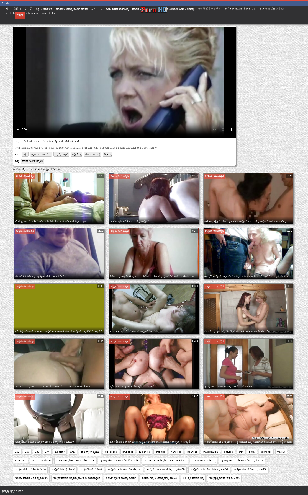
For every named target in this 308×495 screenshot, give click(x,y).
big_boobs (111, 451)
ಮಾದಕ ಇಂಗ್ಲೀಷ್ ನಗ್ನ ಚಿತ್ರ (32, 161)
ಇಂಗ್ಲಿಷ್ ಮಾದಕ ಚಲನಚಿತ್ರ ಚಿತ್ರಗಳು (124, 469)
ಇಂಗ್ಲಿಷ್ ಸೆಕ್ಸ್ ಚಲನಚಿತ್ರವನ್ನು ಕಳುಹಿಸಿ (159, 477)
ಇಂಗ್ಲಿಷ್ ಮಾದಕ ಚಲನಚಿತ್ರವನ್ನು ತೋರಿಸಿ (166, 469)
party (252, 451)
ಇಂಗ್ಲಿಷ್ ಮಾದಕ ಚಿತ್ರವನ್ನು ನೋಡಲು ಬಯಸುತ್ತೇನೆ (76, 477)
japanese (192, 451)
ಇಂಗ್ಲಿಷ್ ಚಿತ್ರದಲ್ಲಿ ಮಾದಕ (63, 469)
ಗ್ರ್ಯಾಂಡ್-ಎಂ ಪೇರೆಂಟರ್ (41, 154)
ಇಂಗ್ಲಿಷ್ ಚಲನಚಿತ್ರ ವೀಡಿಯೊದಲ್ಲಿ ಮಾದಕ (75, 460)
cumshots (144, 451)
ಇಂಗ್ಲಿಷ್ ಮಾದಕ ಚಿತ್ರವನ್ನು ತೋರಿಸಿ (250, 469)
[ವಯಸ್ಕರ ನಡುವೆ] (154, 15)
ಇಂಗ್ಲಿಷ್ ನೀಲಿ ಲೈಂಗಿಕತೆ (91, 469)
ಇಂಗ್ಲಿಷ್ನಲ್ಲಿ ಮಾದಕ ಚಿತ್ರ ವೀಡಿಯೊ (224, 477)
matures (228, 451)
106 (27, 451)
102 (17, 451)
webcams (20, 460)
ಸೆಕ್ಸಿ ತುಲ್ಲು (107, 154)
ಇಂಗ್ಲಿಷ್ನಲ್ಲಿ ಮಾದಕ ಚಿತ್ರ (193, 477)
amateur (60, 451)
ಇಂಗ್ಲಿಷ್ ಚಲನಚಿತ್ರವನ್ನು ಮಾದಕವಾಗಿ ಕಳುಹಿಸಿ (165, 460)
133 (37, 451)
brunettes (127, 451)
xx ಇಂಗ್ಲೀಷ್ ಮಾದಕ (41, 460)
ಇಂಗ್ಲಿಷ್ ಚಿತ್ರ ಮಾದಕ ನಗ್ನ (203, 460)
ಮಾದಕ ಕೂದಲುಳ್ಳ (92, 154)
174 (47, 451)
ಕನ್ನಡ (25, 154)
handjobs (176, 451)
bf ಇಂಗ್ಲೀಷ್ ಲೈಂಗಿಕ (90, 451)
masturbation (210, 451)
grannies (160, 451)
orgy (240, 451)
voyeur (281, 451)
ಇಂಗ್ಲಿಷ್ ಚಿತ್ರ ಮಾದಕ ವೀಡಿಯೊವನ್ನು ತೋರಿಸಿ (242, 460)
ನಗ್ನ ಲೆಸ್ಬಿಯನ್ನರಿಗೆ (61, 154)
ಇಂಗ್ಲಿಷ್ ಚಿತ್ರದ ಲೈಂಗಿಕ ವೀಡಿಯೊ (30, 469)
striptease (266, 451)
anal (72, 451)
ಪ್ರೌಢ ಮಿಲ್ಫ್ (76, 154)
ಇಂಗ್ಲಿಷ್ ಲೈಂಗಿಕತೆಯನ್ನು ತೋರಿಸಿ (121, 477)
